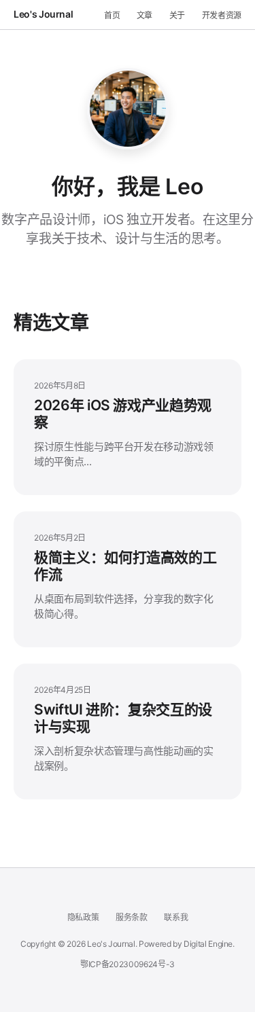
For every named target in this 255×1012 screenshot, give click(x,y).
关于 (177, 15)
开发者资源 (221, 15)
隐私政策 (83, 917)
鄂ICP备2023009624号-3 (127, 964)
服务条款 (132, 917)
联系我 (176, 917)
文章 (144, 15)
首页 (112, 15)
